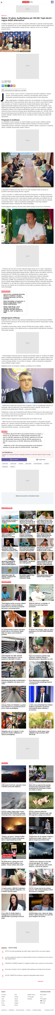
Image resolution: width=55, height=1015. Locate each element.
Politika (3, 996)
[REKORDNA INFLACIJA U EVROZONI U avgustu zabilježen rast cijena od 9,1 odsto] (13, 669)
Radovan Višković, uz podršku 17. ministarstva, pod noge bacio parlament (39, 605)
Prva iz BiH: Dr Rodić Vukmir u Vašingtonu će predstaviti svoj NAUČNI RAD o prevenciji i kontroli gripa (12, 915)
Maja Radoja (8, 81)
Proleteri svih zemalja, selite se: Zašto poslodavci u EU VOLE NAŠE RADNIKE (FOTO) (41, 631)
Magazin (16, 1003)
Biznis (30, 654)
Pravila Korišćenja (20, 1010)
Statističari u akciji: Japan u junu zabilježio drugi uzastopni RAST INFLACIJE (39, 732)
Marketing (11, 1010)
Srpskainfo (15, 459)
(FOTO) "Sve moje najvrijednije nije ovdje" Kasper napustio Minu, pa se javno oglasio (27, 951)
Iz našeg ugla (31, 996)
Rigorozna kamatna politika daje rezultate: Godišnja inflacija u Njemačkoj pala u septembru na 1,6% (41, 657)
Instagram (44, 998)
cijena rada (13, 463)
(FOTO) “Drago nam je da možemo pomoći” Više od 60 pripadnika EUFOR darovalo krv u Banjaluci (41, 889)
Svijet (2, 654)
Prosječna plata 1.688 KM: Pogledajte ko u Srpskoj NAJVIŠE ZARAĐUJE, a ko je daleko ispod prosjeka (13, 889)
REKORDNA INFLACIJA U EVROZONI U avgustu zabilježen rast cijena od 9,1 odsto (13, 682)
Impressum (4, 1010)
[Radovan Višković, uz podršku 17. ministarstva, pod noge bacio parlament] (41, 592)
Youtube (44, 1001)
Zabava (16, 998)
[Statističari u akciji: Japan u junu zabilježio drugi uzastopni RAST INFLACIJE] (41, 720)
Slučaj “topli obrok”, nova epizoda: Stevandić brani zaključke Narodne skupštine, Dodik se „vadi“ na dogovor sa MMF (13, 309)
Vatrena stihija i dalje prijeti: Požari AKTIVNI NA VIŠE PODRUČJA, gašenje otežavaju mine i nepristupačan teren (13, 813)
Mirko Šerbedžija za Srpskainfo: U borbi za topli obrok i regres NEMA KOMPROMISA (14, 303)
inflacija (21, 463)
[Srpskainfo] (27, 2)
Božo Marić (5, 463)
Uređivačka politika (36, 1010)
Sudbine (16, 1001)
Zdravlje (16, 996)
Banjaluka (30, 998)
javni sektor (28, 463)
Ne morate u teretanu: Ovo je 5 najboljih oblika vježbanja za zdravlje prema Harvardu (28, 969)
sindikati (47, 463)
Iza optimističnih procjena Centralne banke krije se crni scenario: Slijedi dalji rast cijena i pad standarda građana (13, 632)
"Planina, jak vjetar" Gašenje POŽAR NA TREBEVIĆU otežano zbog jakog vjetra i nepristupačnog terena (12, 838)
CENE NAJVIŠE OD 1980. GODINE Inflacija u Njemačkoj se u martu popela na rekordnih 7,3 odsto (11, 657)
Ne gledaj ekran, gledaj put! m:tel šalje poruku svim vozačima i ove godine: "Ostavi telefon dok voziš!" (12, 863)
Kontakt (28, 1010)
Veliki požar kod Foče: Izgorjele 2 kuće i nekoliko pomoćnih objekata (13, 785)
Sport (15, 994)
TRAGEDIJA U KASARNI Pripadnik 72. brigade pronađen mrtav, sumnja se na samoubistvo (29, 963)
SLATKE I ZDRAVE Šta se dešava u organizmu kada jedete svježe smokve (24, 975)
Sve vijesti (3, 994)
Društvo (4, 15)
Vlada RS (13, 466)
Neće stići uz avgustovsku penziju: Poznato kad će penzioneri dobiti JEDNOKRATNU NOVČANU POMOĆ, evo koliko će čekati (40, 787)
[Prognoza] (52, 2)
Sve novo (40, 981)
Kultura (16, 1005)
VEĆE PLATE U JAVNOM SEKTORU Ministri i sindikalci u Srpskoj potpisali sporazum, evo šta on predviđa (14, 296)
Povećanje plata (38, 463)
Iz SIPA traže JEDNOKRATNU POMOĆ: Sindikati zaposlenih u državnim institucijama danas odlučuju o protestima (41, 707)
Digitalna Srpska (31, 994)
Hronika (3, 1005)
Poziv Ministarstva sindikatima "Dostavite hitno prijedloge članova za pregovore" (40, 682)
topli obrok (5, 466)
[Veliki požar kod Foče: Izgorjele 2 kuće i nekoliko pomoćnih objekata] (13, 773)
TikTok (43, 1003)
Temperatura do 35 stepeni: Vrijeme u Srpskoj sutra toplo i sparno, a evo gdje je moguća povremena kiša (41, 838)
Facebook (44, 994)
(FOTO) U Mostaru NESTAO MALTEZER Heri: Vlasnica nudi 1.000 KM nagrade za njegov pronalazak (40, 813)
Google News (41, 459)
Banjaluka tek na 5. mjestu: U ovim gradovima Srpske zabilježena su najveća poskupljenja (12, 732)
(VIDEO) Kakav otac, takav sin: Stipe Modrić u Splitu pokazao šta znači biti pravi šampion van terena (41, 914)
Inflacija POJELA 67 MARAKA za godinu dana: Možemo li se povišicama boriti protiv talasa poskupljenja (13, 706)
